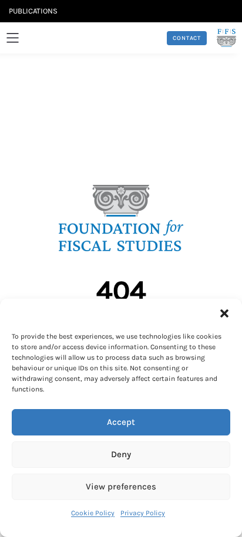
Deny (121, 454)
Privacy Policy (142, 513)
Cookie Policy (93, 513)
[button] (224, 313)
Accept (121, 422)
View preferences (121, 486)
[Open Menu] (12, 38)
